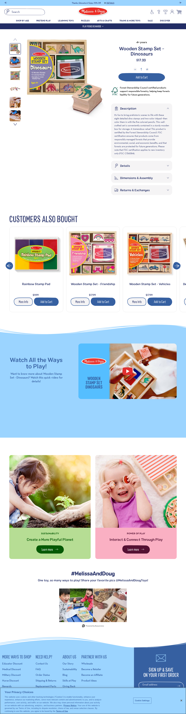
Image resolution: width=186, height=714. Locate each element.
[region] (93, 701)
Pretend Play (43, 20)
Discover (165, 20)
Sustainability (69, 669)
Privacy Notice (70, 705)
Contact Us (42, 663)
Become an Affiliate (92, 675)
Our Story (68, 663)
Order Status (43, 675)
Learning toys (66, 20)
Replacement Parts (46, 686)
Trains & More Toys (130, 20)
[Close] (181, 700)
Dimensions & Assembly (136, 178)
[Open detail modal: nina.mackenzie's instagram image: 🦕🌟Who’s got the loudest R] (76, 605)
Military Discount (11, 675)
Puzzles (85, 20)
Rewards (6, 686)
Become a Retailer (91, 669)
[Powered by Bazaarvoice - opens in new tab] (93, 626)
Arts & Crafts (104, 20)
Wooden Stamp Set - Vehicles (149, 284)
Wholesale (87, 663)
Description (128, 108)
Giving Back (68, 686)
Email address (150, 684)
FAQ (38, 669)
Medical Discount (11, 669)
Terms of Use (62, 711)
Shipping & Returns (46, 680)
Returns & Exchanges (135, 190)
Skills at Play (69, 680)
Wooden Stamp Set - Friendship (93, 284)
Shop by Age (22, 20)
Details (110, 3)
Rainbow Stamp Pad (36, 284)
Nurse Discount (10, 680)
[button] (5, 3)
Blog (64, 675)
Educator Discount (12, 663)
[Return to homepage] (93, 12)
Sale (150, 20)
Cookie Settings (142, 700)
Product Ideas (89, 680)
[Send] (180, 686)
